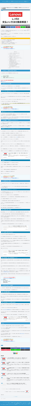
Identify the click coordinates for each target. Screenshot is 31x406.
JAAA (23, 402)
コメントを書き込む (15, 396)
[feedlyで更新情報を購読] (15, 353)
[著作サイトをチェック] (14, 353)
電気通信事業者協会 (18, 403)
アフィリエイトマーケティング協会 (11, 403)
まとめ (9, 67)
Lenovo (2, 345)
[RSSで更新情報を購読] (16, 353)
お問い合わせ (15, 402)
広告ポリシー (9, 402)
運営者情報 (12, 402)
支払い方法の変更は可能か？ (13, 65)
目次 (14, 51)
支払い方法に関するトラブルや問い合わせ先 (14, 66)
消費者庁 (18, 402)
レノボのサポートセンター (6, 271)
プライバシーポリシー (5, 402)
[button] (27, 27)
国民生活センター (21, 402)
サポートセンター (22, 333)
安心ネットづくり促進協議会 (27, 403)
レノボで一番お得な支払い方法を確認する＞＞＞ (9, 48)
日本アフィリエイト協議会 (27, 402)
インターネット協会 (22, 403)
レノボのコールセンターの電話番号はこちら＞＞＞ (9, 278)
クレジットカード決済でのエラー (7, 309)
